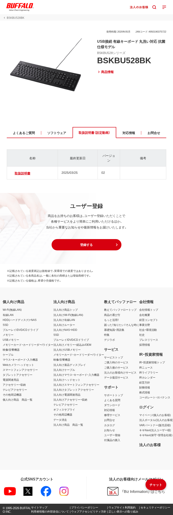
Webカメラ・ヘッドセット (18, 365)
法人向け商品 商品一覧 (68, 425)
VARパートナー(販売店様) (155, 425)
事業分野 (144, 325)
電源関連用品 (11, 380)
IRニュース (146, 367)
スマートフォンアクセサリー (20, 370)
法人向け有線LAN (64, 320)
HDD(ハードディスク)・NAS (19, 320)
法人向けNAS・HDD (65, 330)
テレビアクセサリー (15, 390)
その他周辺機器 (12, 395)
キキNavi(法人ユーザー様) (155, 430)
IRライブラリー (148, 372)
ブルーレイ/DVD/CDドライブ (20, 330)
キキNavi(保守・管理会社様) (155, 435)
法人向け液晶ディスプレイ (69, 365)
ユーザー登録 (112, 435)
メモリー (8, 335)
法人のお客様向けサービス (120, 372)
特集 (106, 335)
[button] (86, 244)
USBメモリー (11, 340)
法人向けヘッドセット (66, 380)
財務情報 (144, 387)
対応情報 (109, 410)
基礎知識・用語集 (114, 330)
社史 (142, 335)
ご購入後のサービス (116, 367)
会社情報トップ (148, 310)
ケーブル (8, 355)
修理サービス (112, 415)
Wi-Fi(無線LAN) (12, 310)
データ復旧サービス (116, 377)
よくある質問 (112, 400)
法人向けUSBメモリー (67, 350)
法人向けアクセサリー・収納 (70, 399)
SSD (5, 325)
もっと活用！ (111, 320)
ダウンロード (112, 405)
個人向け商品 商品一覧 (17, 399)
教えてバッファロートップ (120, 310)
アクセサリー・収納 (14, 385)
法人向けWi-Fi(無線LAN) (68, 315)
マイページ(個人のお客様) (155, 415)
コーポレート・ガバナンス (154, 397)
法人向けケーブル (64, 370)
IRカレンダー (147, 377)
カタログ (109, 425)
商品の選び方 (112, 315)
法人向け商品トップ (65, 310)
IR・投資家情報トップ (152, 362)
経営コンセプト (148, 320)
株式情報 (144, 392)
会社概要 (144, 315)
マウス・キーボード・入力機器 (20, 359)
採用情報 (144, 345)
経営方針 (144, 382)
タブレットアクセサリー (17, 375)
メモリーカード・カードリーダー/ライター (28, 345)
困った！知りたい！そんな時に (121, 325)
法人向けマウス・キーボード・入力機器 (76, 375)
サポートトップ (113, 395)
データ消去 (60, 420)
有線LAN (8, 315)
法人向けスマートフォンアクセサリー (76, 385)
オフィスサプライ (64, 409)
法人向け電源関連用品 (66, 395)
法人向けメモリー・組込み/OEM (72, 345)
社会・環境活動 (148, 330)
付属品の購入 (112, 440)
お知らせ (109, 430)
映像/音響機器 (11, 350)
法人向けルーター (64, 325)
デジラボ (109, 340)
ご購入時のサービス (116, 362)
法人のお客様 (150, 444)
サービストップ (113, 357)
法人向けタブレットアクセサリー (73, 390)
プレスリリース (148, 340)
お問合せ (109, 420)
